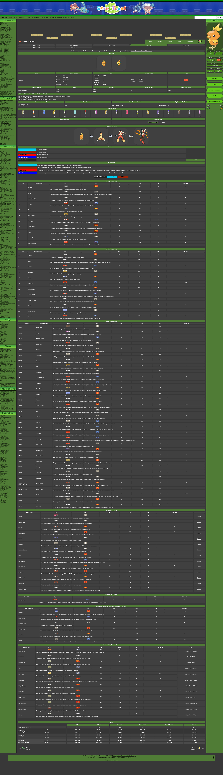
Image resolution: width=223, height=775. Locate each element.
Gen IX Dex (36, 45)
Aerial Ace (38, 394)
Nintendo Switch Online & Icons (7, 312)
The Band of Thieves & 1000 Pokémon (7, 205)
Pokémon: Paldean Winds (6, 129)
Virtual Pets (3, 310)
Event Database (4, 92)
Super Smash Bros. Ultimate (7, 195)
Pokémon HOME (4, 171)
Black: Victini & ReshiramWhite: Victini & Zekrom (8, 369)
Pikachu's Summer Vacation (7, 391)
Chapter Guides (4, 326)
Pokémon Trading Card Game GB (8, 298)
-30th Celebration (4, 427)
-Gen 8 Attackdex (4, 52)
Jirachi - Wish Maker (5, 357)
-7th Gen (2, 72)
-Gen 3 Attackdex (4, 47)
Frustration (39, 355)
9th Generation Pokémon (6, 93)
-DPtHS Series (3, 458)
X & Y (1, 197)
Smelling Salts (22, 589)
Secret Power (39, 489)
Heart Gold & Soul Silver (6, 241)
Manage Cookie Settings (129, 756)
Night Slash (21, 578)
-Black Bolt (2, 435)
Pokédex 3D (3, 231)
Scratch (30, 187)
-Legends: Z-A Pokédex (5, 41)
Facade (38, 400)
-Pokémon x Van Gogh (5, 81)
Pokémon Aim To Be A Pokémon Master (8, 116)
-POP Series (3, 470)
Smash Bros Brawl (4, 260)
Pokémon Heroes (4, 356)
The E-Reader (3, 279)
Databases (8, 20)
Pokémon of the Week (5, 67)
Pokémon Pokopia (4, 155)
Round (37, 422)
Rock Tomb (39, 389)
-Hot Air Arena (3, 484)
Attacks (170, 41)
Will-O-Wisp (39, 444)
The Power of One (4, 351)
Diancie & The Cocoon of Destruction (6, 376)
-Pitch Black (3, 428)
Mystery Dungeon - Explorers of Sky (8, 253)
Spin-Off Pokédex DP (5, 61)
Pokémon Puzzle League (6, 293)
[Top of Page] (213, 757)
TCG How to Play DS (5, 236)
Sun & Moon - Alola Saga (6, 113)
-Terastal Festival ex (5, 486)
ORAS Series (3, 342)
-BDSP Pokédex (4, 36)
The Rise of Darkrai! (5, 363)
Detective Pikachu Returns (6, 164)
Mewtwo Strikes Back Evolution (7, 383)
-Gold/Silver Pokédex (5, 27)
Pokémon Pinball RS (5, 272)
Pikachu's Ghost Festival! (6, 399)
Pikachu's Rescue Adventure (7, 392)
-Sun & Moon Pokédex (5, 33)
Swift (19, 668)
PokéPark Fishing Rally (5, 277)
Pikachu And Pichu (4, 393)
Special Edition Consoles (6, 307)
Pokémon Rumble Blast (5, 230)
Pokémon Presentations (6, 84)
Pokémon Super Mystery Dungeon (6, 210)
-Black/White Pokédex (5, 30)
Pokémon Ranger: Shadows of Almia (7, 255)
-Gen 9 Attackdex (4, 54)
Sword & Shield (3, 167)
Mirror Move (31, 237)
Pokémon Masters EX (5, 160)
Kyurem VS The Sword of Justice (8, 370)
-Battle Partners (4, 485)
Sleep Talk (39, 472)
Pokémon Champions (5, 154)
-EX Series (2, 459)
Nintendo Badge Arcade (5, 217)
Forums (16, 17)
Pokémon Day (3, 83)
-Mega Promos (3, 464)
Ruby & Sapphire (4, 262)
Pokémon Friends (4, 157)
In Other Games (4, 304)
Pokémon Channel (4, 269)
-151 (1, 449)
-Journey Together (4, 438)
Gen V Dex (186, 45)
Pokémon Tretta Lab (5, 223)
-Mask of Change (4, 492)
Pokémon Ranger (4, 273)
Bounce (20, 612)
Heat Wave (21, 618)
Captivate (21, 657)
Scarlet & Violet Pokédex (47, 17)
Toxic (37, 333)
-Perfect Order (3, 430)
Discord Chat (3, 90)
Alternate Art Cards (4, 421)
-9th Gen (2, 70)
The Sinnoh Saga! (4, 109)
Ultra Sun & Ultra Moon (5, 184)
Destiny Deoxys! (4, 358)
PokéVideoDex (3, 134)
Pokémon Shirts (4, 86)
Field (163, 122)
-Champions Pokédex (5, 42)
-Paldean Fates (3, 446)
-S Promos (2, 501)
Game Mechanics (4, 65)
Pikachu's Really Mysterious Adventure (7, 406)
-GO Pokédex (3, 38)
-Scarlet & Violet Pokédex (6, 40)
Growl (29, 193)
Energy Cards (3, 420)
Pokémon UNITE (4, 161)
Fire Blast (38, 383)
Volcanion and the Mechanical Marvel (7, 379)
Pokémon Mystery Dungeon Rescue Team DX (7, 175)
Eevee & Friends (4, 407)
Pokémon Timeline (4, 73)
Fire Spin (30, 221)
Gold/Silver (2, 282)
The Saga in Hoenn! (5, 107)
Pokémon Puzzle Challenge (6, 286)
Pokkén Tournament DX (6, 191)
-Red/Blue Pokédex (4, 26)
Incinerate (38, 439)
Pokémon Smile (4, 176)
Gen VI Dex (149, 45)
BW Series (2, 339)
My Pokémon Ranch (5, 259)
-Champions (3, 69)
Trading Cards (8, 413)
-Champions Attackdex (5, 55)
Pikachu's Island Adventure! (7, 400)
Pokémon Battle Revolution (6, 251)
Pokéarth (71, 17)
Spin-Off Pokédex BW (5, 62)
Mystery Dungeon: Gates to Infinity (7, 226)
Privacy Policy (117, 756)
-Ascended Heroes (4, 431)
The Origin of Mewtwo (5, 349)
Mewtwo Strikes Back (5, 350)
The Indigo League (4, 103)
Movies (8, 346)
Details (195, 159)
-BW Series (3, 457)
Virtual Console (3, 305)
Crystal (2, 283)
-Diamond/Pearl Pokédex (6, 29)
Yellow (1, 291)
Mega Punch (22, 686)
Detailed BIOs (3, 325)
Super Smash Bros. (5, 300)
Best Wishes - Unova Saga (6, 110)
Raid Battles (3, 422)
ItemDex (2, 56)
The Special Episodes (5, 120)
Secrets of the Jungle (5, 384)
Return (38, 361)
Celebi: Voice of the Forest (6, 355)
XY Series (2, 341)
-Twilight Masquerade (5, 444)
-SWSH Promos (4, 466)
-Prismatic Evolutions (5, 439)
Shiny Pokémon (4, 122)
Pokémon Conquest (5, 227)
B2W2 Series (3, 340)
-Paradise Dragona (4, 488)
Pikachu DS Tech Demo (6, 276)
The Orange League (5, 104)
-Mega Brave (3, 478)
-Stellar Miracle (3, 489)
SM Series (2, 344)
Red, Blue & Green (4, 290)
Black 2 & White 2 (4, 221)
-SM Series (2, 454)
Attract (37, 416)
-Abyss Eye (3, 472)
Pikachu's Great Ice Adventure (7, 402)
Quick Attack (31, 226)
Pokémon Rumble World (6, 208)
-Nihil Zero (2, 474)
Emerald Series (3, 334)
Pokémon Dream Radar (5, 222)
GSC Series (3, 331)
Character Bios (3, 102)
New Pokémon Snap (5, 179)
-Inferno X (2, 477)
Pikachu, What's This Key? (6, 408)
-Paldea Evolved (4, 451)
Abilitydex (2, 58)
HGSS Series (3, 338)
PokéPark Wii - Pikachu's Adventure (6, 249)
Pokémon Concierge (5, 138)
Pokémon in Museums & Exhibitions (6, 80)
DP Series (2, 335)
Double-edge (22, 703)
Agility (20, 516)
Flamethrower (32, 243)
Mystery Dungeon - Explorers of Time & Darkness (8, 257)
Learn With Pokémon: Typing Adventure (7, 234)
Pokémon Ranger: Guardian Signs (6, 243)
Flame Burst (31, 294)
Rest (37, 411)
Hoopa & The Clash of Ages (7, 377)
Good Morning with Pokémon (7, 135)
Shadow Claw (39, 450)
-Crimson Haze (3, 493)
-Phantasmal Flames (5, 432)
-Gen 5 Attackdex (4, 49)
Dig (37, 366)
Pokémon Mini (3, 287)
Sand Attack (31, 215)
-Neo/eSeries (3, 460)
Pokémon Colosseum (5, 266)
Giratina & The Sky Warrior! (6, 364)
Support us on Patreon (111, 760)
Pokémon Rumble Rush (6, 190)
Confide (38, 495)
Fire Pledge (21, 601)
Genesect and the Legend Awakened (6, 373)
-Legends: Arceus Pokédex (6, 37)
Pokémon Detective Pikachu (7, 386)
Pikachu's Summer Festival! (7, 398)
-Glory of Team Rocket (5, 482)
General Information (5, 321)
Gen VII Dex (111, 45)
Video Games (8, 147)
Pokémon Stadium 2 (5, 284)
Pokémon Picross (4, 211)
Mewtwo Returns (4, 354)
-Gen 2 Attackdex (4, 45)
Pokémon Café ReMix (5, 159)
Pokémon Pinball (4, 295)
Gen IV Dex (36, 47)
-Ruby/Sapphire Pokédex (6, 28)
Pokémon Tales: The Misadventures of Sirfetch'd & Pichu (7, 141)
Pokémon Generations (5, 124)
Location (159, 41)
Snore (20, 640)
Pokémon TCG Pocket (5, 165)
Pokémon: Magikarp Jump (6, 189)
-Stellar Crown (3, 442)
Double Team (39, 372)
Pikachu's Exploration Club (6, 401)
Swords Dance (40, 456)
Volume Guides (3, 327)
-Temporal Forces (4, 445)
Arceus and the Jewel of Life (7, 365)
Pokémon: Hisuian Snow (6, 128)
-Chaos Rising (3, 429)
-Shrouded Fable (4, 443)
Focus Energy (32, 198)
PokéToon (2, 130)
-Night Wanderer (4, 491)
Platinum (2, 240)
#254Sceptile (28, 748)
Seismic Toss (22, 709)
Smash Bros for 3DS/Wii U (6, 216)
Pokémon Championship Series (7, 76)
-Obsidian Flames (4, 450)
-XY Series (2, 456)
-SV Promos (3, 465)
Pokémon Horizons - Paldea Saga (8, 117)
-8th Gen (2, 71)
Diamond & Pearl (4, 239)
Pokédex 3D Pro (4, 232)
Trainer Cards (3, 418)
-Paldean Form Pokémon (6, 95)
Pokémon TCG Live (5, 181)
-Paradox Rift (3, 447)
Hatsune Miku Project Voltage (7, 78)
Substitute (38, 478)
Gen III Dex (74, 47)
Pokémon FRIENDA (5, 317)
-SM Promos (3, 467)
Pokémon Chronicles (5, 118)
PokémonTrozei (4, 275)
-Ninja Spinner (3, 473)
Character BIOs (4, 324)
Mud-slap (21, 674)
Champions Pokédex (61, 17)
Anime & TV (8, 98)
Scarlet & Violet (4, 152)
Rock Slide (39, 461)
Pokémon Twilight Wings (6, 125)
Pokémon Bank (3, 200)
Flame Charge (40, 405)
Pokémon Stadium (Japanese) (7, 296)
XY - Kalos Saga (4, 111)
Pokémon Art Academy (5, 203)
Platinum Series (4, 337)
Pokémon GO (3, 158)
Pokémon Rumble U (5, 224)
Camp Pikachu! (4, 395)
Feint (19, 555)
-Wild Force (3, 494)
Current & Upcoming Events (7, 91)
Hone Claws (39, 327)
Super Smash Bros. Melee (6, 288)
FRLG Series (3, 333)
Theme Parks (3, 87)
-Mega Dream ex (4, 475)
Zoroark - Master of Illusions (7, 367)
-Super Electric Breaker (5, 487)
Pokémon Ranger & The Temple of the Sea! (8, 362)
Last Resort (21, 566)
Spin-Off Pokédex (4, 59)
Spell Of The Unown (5, 353)
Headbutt (21, 680)
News (1, 22)
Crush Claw (21, 533)
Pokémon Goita (4, 315)
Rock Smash (39, 483)
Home (10, 17)
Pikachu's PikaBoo (4, 394)
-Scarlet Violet (3, 452)
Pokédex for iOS (4, 237)
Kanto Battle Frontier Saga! (6, 108)
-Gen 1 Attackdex (4, 44)
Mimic (20, 715)
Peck (29, 210)
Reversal (21, 583)
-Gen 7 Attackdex (4, 51)
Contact (21, 17)
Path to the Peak (4, 131)
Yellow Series (3, 330)
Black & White (3, 219)
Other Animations (4, 136)
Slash (29, 232)
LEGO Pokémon (4, 85)
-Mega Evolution (4, 434)
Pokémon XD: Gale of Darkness (8, 267)
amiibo (1, 311)
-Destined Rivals (4, 437)
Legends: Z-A (3, 153)
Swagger (38, 467)
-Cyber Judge (3, 495)
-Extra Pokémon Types (5, 417)
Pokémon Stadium (4, 297)
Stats (179, 41)
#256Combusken (193, 748)
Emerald (2, 265)
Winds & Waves (4, 150)
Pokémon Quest (4, 194)
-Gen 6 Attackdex (4, 50)
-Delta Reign (3, 425)
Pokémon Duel (3, 215)
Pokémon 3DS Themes (5, 308)
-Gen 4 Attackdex (4, 48)
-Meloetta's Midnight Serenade (7, 371)
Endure (20, 544)
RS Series (2, 332)
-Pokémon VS (3, 497)
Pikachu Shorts (8, 389)
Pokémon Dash (4, 268)
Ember (30, 204)
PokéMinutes (3, 132)
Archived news (3, 23)
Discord (27, 17)
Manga (8, 320)
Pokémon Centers (4, 74)
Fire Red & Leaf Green (5, 264)
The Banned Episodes (5, 121)
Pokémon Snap (3, 294)
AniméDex (2, 101)
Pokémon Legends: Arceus (6, 169)
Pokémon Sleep (4, 162)
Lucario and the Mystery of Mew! (8, 360)
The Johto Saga (4, 106)
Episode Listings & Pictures (6, 100)
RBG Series (3, 328)
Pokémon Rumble (4, 245)
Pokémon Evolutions (5, 127)
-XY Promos (3, 468)
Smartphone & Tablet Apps (6, 309)
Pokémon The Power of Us (6, 382)
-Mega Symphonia (4, 479)
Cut (37, 500)
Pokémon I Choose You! (6, 381)
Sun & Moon (3, 183)
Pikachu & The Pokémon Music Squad (7, 410)
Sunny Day (39, 344)
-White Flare (3, 436)
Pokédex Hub (35, 17)
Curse (20, 539)
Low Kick (21, 572)
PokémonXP (3, 77)
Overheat (38, 433)
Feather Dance (22, 550)
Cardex (2, 63)
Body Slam (21, 697)
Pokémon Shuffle (4, 207)
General (150, 41)
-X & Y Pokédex (4, 31)
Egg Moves (190, 41)
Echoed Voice (39, 428)
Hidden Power (40, 338)
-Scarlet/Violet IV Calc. (5, 66)
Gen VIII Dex (74, 45)
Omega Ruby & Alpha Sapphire (7, 198)
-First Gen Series (4, 461)
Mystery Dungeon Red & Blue (7, 274)
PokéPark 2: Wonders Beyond (7, 229)
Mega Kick (21, 691)
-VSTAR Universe (4, 496)
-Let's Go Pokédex (4, 34)
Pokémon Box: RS (4, 271)
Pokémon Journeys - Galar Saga (8, 114)
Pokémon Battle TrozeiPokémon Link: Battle (8, 202)
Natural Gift (21, 662)
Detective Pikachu (4, 193)
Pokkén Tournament (5, 214)
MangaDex (2, 323)
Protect (38, 349)
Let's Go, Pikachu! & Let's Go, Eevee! (7, 186)
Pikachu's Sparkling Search (6, 404)
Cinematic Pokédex (5, 64)
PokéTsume (3, 144)
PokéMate (2, 280)
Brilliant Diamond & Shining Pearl (8, 168)
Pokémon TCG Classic (5, 423)
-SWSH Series (3, 453)
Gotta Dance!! (3, 397)
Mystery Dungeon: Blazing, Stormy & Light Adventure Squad (8, 247)
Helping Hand (22, 623)
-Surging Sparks (4, 441)
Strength (38, 506)
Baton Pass (21, 522)
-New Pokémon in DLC (5, 94)
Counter (20, 527)
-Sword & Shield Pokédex (6, 35)
